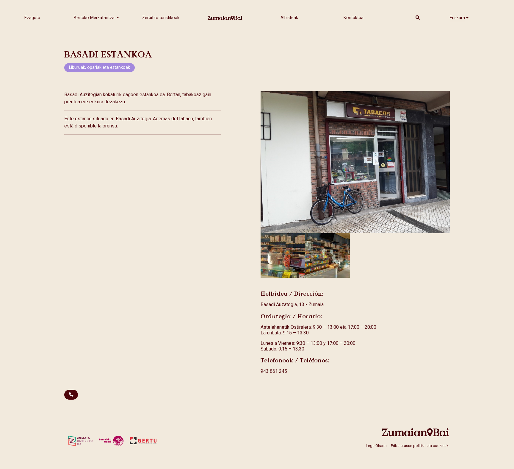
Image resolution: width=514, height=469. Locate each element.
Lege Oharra (376, 445)
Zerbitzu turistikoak (160, 17)
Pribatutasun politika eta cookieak (419, 445)
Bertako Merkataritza (95, 17)
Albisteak (289, 17)
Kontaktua (353, 17)
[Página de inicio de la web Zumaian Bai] (415, 432)
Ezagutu (32, 17)
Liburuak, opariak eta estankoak (99, 67)
